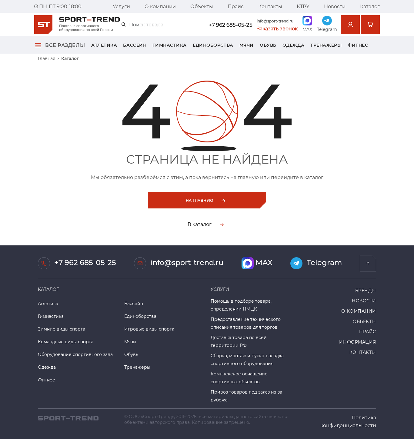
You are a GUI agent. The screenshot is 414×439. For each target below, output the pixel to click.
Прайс (236, 6)
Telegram (323, 262)
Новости (335, 6)
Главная (46, 58)
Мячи (246, 45)
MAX (263, 262)
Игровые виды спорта (149, 329)
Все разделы (65, 45)
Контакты (270, 6)
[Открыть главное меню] (38, 45)
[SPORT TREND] (68, 417)
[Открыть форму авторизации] (350, 24)
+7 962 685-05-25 (230, 24)
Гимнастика (169, 45)
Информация (357, 342)
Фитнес (358, 45)
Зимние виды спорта (61, 329)
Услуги (121, 6)
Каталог (370, 6)
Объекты (201, 6)
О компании (160, 6)
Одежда (293, 45)
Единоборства (213, 45)
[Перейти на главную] (368, 263)
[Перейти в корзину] (370, 24)
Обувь (268, 45)
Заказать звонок (277, 28)
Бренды (365, 290)
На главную (200, 200)
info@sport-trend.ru (275, 20)
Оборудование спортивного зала (75, 354)
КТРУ (303, 6)
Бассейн (134, 45)
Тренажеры (326, 45)
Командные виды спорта (65, 341)
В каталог (200, 224)
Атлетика (104, 45)
